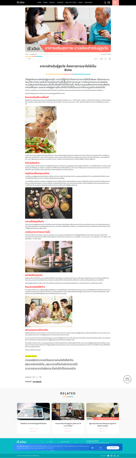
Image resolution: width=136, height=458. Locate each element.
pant (29, 59)
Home (27, 54)
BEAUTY (52, 2)
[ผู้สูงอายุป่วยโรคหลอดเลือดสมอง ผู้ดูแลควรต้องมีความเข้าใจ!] (102, 418)
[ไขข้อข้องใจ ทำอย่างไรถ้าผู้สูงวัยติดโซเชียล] (33, 418)
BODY (39, 2)
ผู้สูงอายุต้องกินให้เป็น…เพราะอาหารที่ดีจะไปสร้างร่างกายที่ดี (51, 364)
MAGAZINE (88, 2)
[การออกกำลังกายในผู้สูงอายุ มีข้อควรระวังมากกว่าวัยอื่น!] (68, 418)
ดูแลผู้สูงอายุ (33, 54)
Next (121, 418)
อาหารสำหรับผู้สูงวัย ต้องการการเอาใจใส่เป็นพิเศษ (50, 54)
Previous (14, 418)
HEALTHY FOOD (70, 2)
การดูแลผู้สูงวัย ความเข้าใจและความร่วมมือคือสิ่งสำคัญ (49, 360)
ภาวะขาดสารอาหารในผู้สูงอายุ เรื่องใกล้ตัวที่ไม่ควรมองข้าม (50, 368)
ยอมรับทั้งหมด (113, 448)
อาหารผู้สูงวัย (37, 382)
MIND (45, 2)
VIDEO (80, 2)
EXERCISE (60, 2)
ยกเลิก (100, 448)
